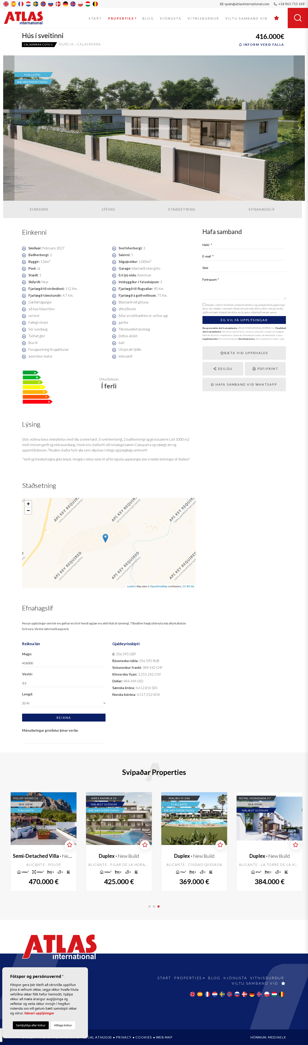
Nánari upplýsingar (39, 1013)
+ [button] (28, 504)
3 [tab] (158, 906)
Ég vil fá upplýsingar (244, 320)
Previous (8, 128)
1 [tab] (149, 906)
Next (299, 128)
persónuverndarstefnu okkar (252, 308)
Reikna (63, 717)
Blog (148, 18)
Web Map (164, 1037)
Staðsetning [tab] (181, 209)
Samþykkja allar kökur (31, 1025)
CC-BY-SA (188, 586)
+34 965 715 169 (291, 4)
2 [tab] (154, 906)
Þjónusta (171, 18)
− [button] (28, 510)
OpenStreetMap (158, 586)
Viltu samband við (246, 18)
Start (95, 18)
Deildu (224, 369)
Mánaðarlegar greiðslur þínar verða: (50, 730)
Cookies (144, 1037)
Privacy (123, 1037)
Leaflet (131, 586)
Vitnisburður (203, 18)
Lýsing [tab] (108, 209)
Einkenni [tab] (39, 209)
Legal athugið (97, 1037)
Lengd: (27, 694)
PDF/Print (267, 369)
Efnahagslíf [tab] (262, 209)
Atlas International (26, 17)
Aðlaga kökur (63, 1025)
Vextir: (27, 674)
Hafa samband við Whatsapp (245, 384)
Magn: (27, 654)
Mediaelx (277, 1037)
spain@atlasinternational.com (246, 4)
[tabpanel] (267, 841)
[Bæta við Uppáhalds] (67, 845)
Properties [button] (121, 18)
